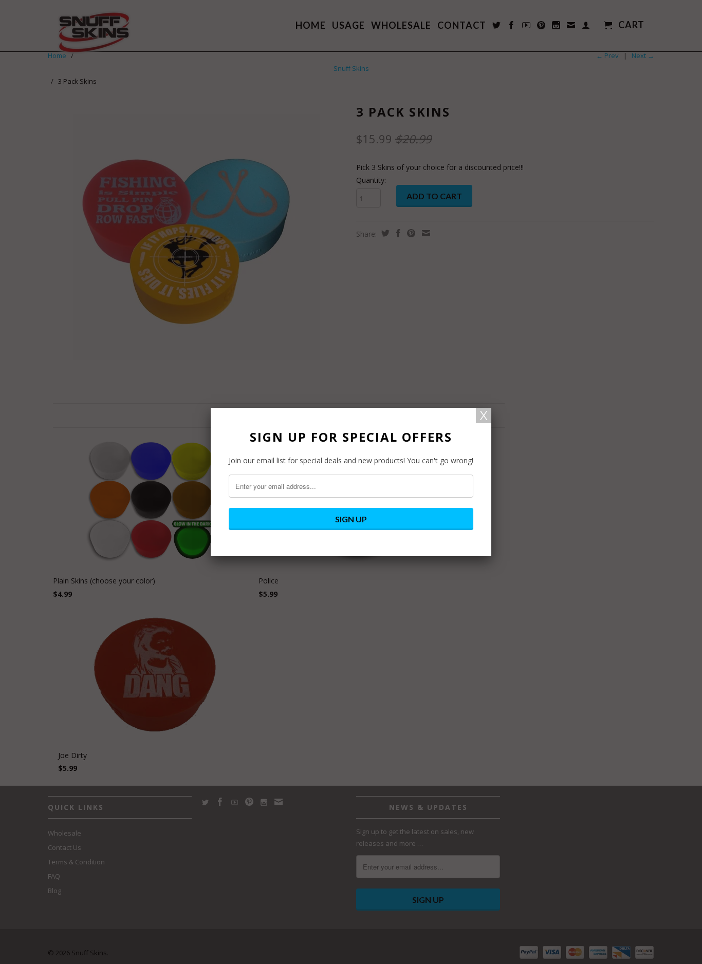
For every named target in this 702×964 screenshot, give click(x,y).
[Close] (483, 415)
